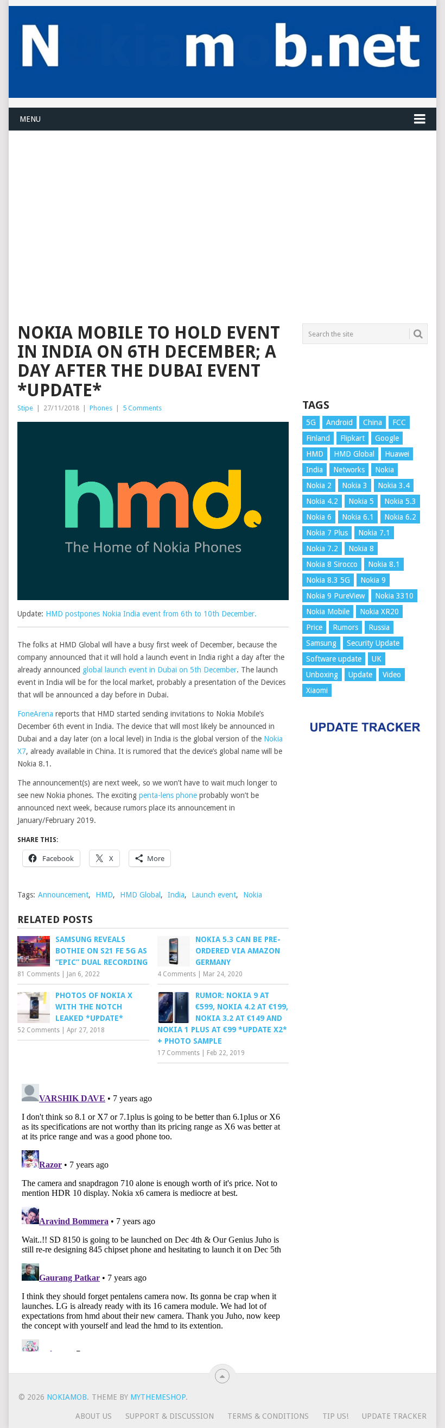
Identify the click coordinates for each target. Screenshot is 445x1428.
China (372, 422)
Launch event (214, 894)
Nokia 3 (354, 485)
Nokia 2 (319, 485)
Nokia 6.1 (358, 517)
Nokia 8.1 (384, 564)
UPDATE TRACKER (394, 1416)
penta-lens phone (168, 795)
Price (314, 627)
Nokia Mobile (327, 611)
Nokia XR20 (379, 611)
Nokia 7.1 (374, 532)
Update (360, 674)
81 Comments (38, 974)
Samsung (321, 643)
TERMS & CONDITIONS (268, 1416)
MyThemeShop (158, 1397)
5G (311, 422)
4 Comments (176, 974)
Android (339, 422)
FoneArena (35, 713)
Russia (379, 627)
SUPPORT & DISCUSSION (169, 1416)
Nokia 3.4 (394, 485)
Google (387, 438)
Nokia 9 (373, 580)
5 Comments (142, 408)
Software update (333, 658)
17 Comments (178, 1053)
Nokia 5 (361, 501)
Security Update (373, 643)
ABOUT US (93, 1416)
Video (392, 674)
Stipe (25, 408)
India (176, 894)
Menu (30, 119)
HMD (104, 894)
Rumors (345, 627)
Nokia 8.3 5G (328, 580)
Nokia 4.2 (322, 501)
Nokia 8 (361, 548)
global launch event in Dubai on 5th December (159, 669)
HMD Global (140, 894)
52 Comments (38, 1030)
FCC (399, 422)
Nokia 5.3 (400, 501)
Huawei (397, 454)
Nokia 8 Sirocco (332, 564)
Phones (101, 408)
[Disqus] (153, 1215)
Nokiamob (67, 1397)
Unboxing (322, 674)
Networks (349, 469)
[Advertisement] (222, 207)
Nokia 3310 (394, 595)
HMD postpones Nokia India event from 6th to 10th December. (151, 613)
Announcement (63, 894)
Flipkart (352, 438)
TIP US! (335, 1416)
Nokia (252, 894)
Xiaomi (317, 690)
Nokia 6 (319, 517)
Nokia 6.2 (400, 517)
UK (377, 658)
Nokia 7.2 (322, 548)
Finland (318, 438)
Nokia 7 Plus (327, 532)
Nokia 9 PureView (335, 595)
